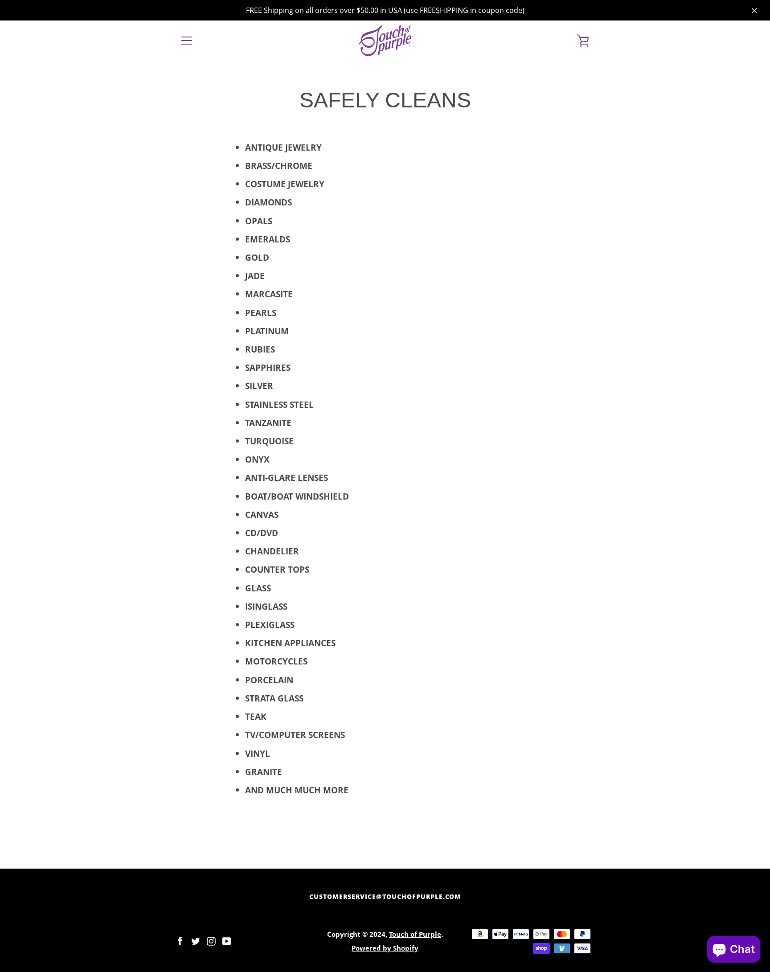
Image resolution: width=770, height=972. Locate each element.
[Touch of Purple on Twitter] (195, 940)
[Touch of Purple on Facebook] (180, 940)
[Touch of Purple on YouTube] (226, 940)
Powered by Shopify (385, 948)
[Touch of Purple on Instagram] (211, 940)
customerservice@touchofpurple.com (385, 896)
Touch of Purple (415, 934)
